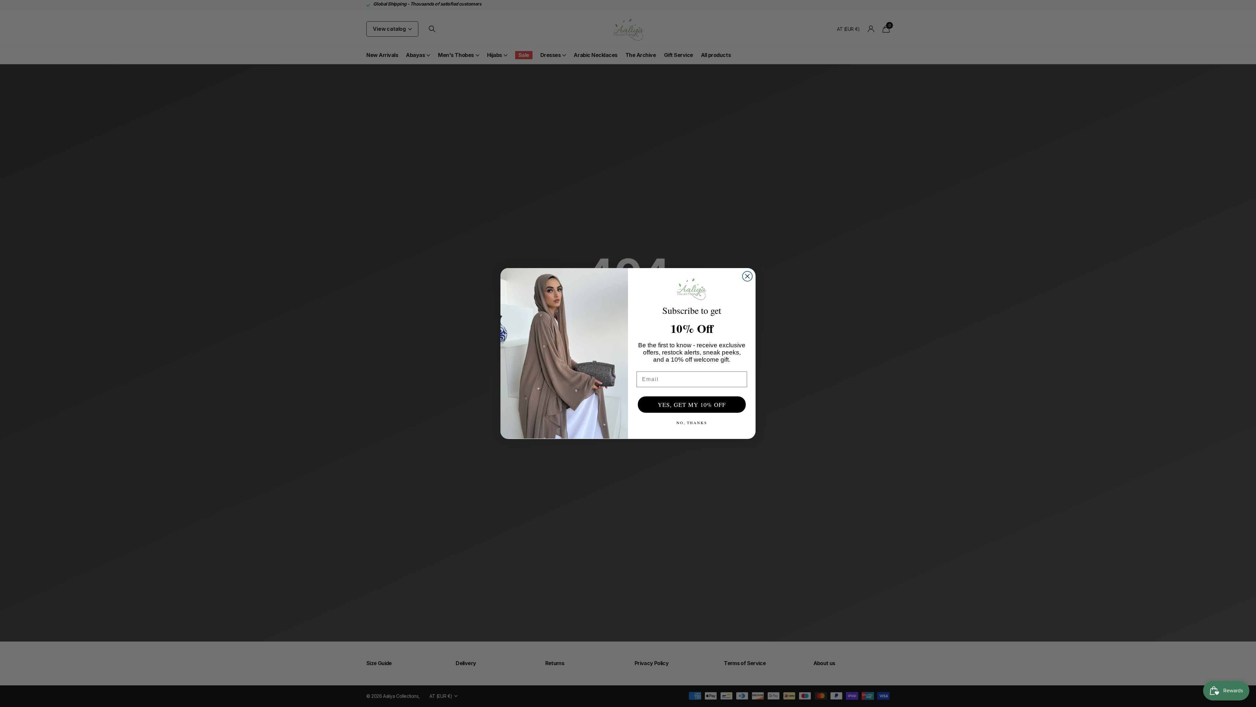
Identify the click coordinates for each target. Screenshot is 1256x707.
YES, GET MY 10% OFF (692, 404)
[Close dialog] (747, 276)
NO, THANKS (691, 422)
